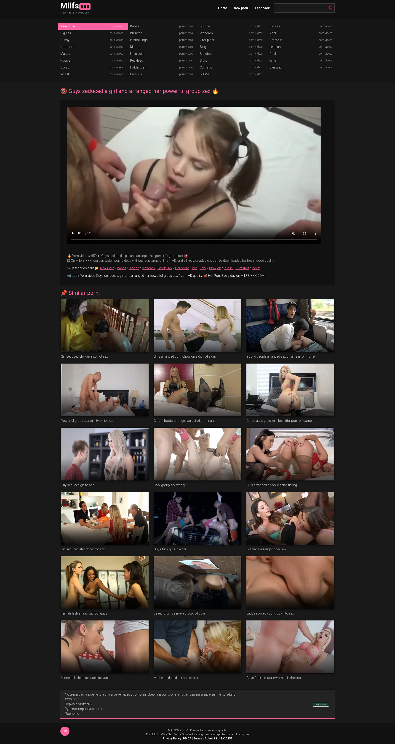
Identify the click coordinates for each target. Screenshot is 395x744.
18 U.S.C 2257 (223, 738)
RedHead (136, 60)
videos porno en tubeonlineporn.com (149, 694)
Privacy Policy (172, 738)
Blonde (205, 26)
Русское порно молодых (83, 709)
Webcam (206, 33)
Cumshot (206, 67)
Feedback (262, 8)
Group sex (207, 40)
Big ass (275, 26)
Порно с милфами (78, 704)
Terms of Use (202, 738)
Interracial (137, 53)
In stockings (139, 40)
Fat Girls (136, 74)
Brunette (136, 33)
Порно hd (72, 713)
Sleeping (276, 67)
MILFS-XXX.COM (178, 730)
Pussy (64, 40)
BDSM (204, 74)
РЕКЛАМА (320, 704)
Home (222, 8)
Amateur (276, 40)
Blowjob (206, 53)
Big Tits (65, 33)
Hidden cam (138, 67)
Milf (132, 47)
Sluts (203, 60)
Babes (134, 26)
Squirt (64, 67)
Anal (273, 33)
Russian (66, 60)
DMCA (187, 738)
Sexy (203, 47)
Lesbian (275, 47)
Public (274, 53)
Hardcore (67, 47)
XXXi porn (72, 699)
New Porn (67, 26)
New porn (241, 8)
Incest (64, 74)
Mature (65, 53)
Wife (273, 60)
